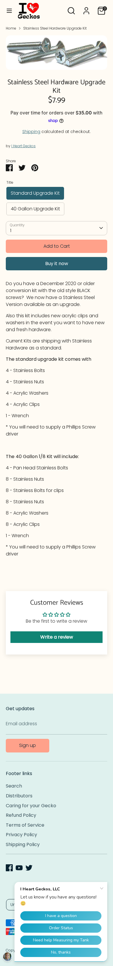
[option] (56, 52)
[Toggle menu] (9, 11)
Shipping (31, 131)
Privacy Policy (21, 834)
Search (14, 786)
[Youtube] (19, 867)
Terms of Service (25, 825)
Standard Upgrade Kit (35, 193)
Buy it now (56, 263)
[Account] (86, 8)
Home (11, 28)
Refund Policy (21, 815)
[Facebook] (9, 867)
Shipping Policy (23, 844)
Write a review (56, 637)
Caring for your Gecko (31, 805)
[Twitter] (28, 867)
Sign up (27, 745)
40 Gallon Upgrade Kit (35, 208)
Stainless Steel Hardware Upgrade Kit (55, 28)
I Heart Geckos (23, 145)
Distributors (19, 795)
